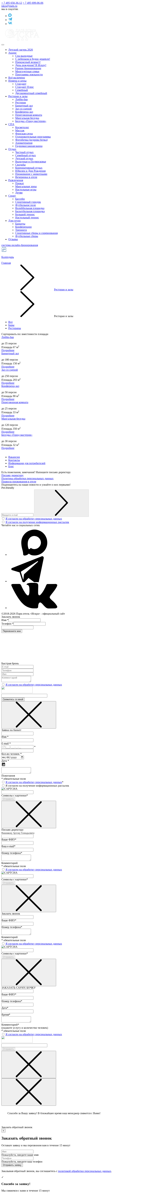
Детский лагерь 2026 (20, 49)
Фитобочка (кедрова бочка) (31, 139)
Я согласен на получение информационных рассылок (37, 522)
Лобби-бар (21, 99)
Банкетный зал (24, 105)
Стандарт (20, 83)
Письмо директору (12, 475)
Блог (11, 466)
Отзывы (13, 239)
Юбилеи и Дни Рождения (30, 170)
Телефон (7, 623)
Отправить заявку (12, 1165)
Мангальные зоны (26, 186)
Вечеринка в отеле (26, 177)
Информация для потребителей (26, 463)
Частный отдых (24, 152)
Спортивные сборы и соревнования (36, 233)
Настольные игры (25, 189)
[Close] (28, 715)
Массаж (19, 130)
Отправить (8, 799)
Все (10, 322)
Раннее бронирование (28, 68)
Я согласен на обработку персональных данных (34, 518)
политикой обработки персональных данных (84, 1171)
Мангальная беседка (27, 118)
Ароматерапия (23, 142)
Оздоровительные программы (33, 136)
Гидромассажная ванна (28, 146)
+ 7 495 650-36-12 (11, 2)
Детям (19, 192)
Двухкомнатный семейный (31, 93)
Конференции (23, 226)
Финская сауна (24, 133)
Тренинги (21, 229)
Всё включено (16, 77)
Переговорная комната (28, 114)
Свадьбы (20, 164)
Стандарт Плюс (24, 86)
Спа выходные (24, 55)
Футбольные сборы (26, 236)
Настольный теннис (27, 217)
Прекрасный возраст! (28, 62)
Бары (11, 325)
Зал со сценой (23, 108)
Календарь (7, 257)
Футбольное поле (25, 205)
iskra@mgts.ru (9, 5)
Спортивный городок (28, 201)
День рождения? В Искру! (30, 65)
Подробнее (7, 350)
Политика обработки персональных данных (27, 478)
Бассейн (20, 198)
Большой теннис (25, 214)
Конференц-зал (24, 111)
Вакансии (14, 457)
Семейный (21, 90)
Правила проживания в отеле (18, 481)
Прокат (19, 183)
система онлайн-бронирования (19, 245)
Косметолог (22, 127)
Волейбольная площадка (29, 208)
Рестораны (14, 328)
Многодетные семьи (27, 71)
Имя (4, 620)
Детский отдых (24, 158)
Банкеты (20, 223)
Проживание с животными (31, 174)
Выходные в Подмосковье (30, 161)
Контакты (14, 460)
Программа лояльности (29, 74)
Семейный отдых (25, 155)
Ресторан (20, 102)
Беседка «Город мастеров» (30, 121)
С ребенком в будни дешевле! (32, 59)
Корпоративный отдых (28, 167)
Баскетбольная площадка (30, 211)
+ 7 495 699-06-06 (33, 2)
